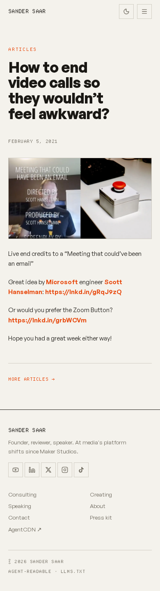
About (97, 505)
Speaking (19, 505)
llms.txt (73, 571)
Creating (101, 494)
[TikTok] (81, 469)
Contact (19, 517)
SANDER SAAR (27, 11)
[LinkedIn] (32, 469)
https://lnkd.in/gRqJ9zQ (83, 292)
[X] (48, 469)
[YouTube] (15, 469)
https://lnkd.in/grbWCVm (47, 320)
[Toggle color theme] (126, 11)
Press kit (101, 517)
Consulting (22, 494)
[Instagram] (64, 469)
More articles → (31, 379)
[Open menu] (144, 11)
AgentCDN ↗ (25, 529)
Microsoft (62, 282)
